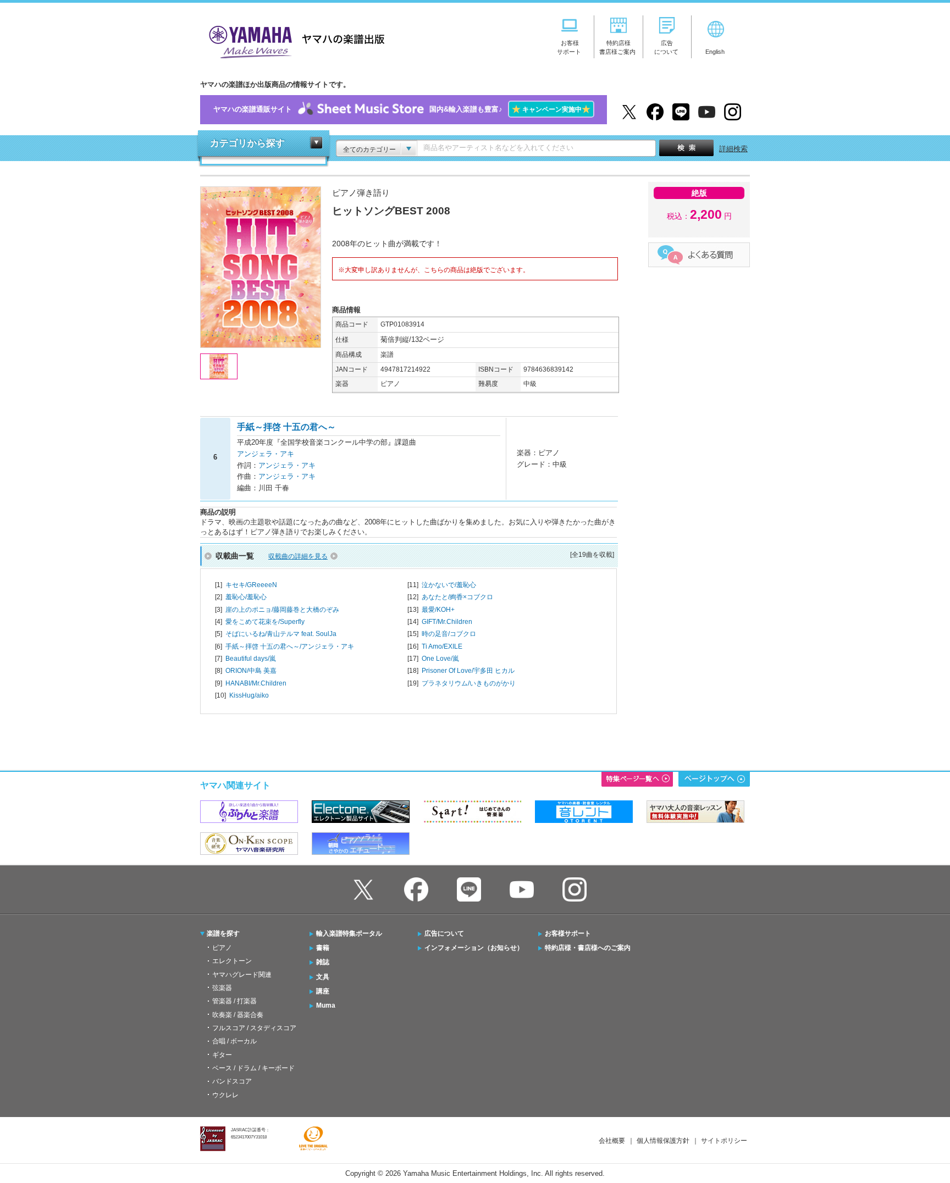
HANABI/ (255, 683)
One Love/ (440, 658)
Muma (325, 1005)
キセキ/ (251, 585)
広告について (444, 933)
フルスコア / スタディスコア (254, 1028)
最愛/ (438, 609)
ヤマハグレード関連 (242, 975)
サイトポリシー (724, 1141)
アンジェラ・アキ (265, 454)
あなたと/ (457, 597)
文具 (322, 977)
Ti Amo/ (442, 646)
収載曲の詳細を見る (298, 556)
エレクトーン (232, 961)
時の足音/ (449, 634)
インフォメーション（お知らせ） (473, 948)
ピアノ (222, 948)
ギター (222, 1055)
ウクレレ (225, 1095)
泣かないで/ (449, 585)
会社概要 (612, 1141)
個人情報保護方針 (663, 1141)
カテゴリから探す (247, 143)
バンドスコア (232, 1081)
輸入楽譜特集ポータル (349, 933)
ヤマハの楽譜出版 (293, 40)
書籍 (322, 948)
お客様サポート (568, 933)
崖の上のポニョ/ (282, 609)
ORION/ (251, 671)
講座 (322, 991)
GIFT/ (447, 622)
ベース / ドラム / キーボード (253, 1068)
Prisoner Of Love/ (468, 671)
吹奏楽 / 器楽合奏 (237, 1015)
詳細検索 (733, 149)
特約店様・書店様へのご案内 (588, 948)
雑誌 (322, 962)
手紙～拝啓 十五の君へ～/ (289, 646)
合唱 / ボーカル (234, 1041)
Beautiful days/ (250, 658)
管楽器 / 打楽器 (234, 1001)
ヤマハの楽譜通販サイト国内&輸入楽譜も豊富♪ (401, 109)
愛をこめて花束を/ (265, 622)
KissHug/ (249, 695)
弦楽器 (222, 988)
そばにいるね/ (280, 634)
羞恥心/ (246, 597)
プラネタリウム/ (469, 683)
